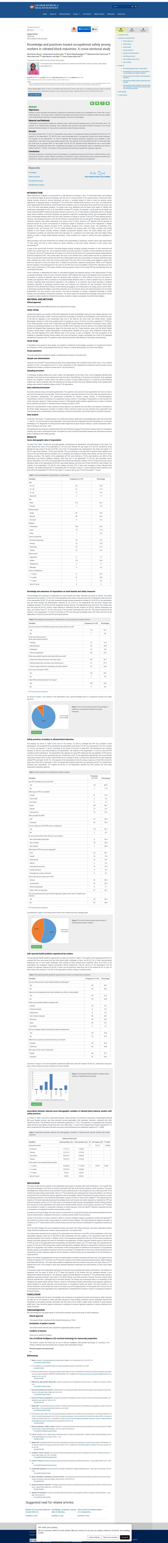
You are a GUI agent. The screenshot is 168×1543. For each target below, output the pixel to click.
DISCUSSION (122, 92)
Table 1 (40, 444)
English (31, 30)
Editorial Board (65, 14)
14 (110, 1217)
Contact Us (121, 14)
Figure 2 (41, 913)
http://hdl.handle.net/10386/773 (88, 1445)
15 (86, 1242)
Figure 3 (39, 1064)
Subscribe (110, 14)
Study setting (127, 44)
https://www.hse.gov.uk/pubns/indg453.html (92, 1374)
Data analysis (127, 62)
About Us (53, 14)
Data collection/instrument (131, 59)
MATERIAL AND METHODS (127, 38)
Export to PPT (36, 732)
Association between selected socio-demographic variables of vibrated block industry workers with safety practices (136, 86)
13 (90, 1206)
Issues (75, 14)
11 (95, 1197)
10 (43, 362)
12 (105, 1204)
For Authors (87, 14)
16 (44, 1259)
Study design (127, 47)
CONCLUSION (123, 95)
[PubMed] (43, 1431)
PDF (95, 29)
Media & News (99, 14)
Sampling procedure (129, 56)
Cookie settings (94, 1537)
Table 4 (78, 958)
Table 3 (50, 744)
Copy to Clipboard (34, 94)
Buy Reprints (85, 29)
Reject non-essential (110, 1537)
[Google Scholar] (45, 1362)
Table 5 (39, 1118)
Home (45, 14)
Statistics (132, 31)
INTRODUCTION (123, 35)
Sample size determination (131, 53)
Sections (121, 31)
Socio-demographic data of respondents (135, 68)
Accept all (124, 1537)
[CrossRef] (37, 1362)
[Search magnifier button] (135, 6)
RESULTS (121, 65)
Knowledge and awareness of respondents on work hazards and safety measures (136, 72)
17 (91, 1274)
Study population (128, 50)
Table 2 (100, 596)
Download (143, 31)
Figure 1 (39, 697)
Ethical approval (128, 41)
